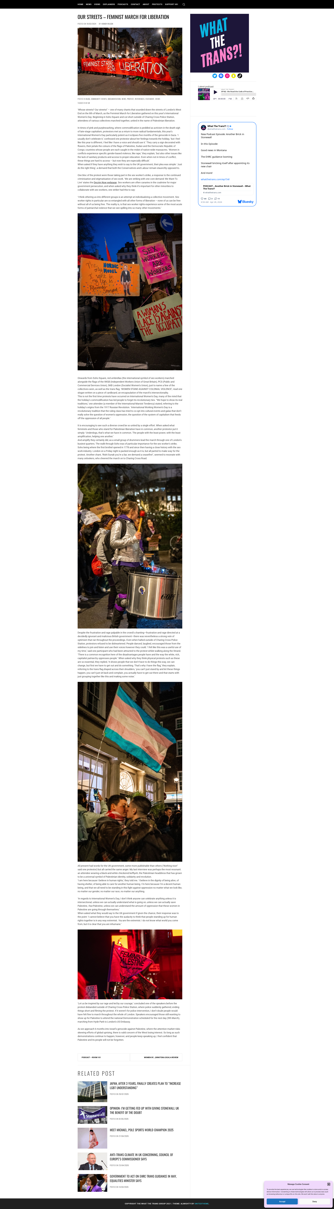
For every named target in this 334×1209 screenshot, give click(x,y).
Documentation (114, 98)
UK (89, 103)
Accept (282, 1201)
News (89, 4)
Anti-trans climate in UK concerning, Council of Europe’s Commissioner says (141, 1156)
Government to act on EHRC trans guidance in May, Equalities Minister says (143, 1178)
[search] (184, 4)
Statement (149, 98)
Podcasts (123, 4)
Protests (157, 4)
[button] (328, 1184)
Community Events (99, 98)
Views (97, 4)
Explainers (109, 4)
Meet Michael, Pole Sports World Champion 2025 (141, 1129)
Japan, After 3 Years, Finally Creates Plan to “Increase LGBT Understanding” (145, 1085)
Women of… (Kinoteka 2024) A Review (161, 1057)
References (139, 98)
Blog (88, 98)
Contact (135, 4)
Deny (314, 1201)
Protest (130, 98)
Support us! (171, 4)
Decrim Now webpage (105, 182)
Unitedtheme (202, 1204)
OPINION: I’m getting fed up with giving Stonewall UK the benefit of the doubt (144, 1110)
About (146, 4)
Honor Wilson (107, 23)
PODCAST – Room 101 (91, 1057)
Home (80, 4)
